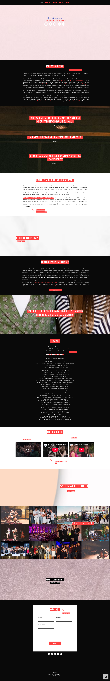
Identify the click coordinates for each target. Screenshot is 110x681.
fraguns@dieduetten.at (54, 676)
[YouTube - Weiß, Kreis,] (46, 24)
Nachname (58, 617)
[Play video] (28, 450)
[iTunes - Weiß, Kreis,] (50, 24)
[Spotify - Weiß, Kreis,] (54, 24)
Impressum (54, 672)
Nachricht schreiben (43, 631)
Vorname (40, 617)
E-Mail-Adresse (41, 624)
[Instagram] (63, 24)
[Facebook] (59, 24)
